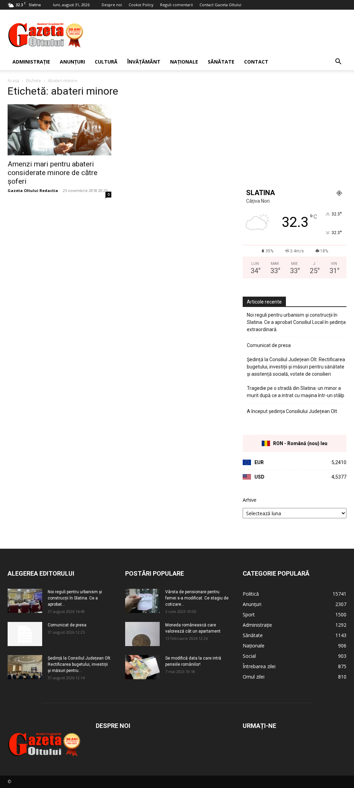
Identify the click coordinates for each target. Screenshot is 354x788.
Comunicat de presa (269, 345)
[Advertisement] (220, 35)
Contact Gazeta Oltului (220, 4)
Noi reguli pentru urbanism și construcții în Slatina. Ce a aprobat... (75, 598)
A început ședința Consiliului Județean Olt (292, 411)
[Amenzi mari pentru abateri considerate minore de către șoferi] (59, 129)
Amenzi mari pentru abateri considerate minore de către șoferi (52, 172)
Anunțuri (72, 61)
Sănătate (221, 61)
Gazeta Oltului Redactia (33, 190)
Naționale (184, 61)
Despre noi (112, 4)
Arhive (250, 500)
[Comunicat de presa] (25, 634)
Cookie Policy (141, 4)
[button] (338, 62)
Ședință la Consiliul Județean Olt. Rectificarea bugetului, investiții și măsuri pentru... (79, 664)
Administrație (31, 61)
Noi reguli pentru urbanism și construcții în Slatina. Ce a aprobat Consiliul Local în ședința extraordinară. (296, 322)
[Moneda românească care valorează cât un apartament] (142, 634)
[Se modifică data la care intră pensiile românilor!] (142, 667)
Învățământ (143, 61)
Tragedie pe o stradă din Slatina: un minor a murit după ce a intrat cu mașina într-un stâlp (295, 391)
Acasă (13, 81)
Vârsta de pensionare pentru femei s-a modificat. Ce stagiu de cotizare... (197, 598)
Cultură (106, 61)
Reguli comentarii (176, 4)
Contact (256, 61)
